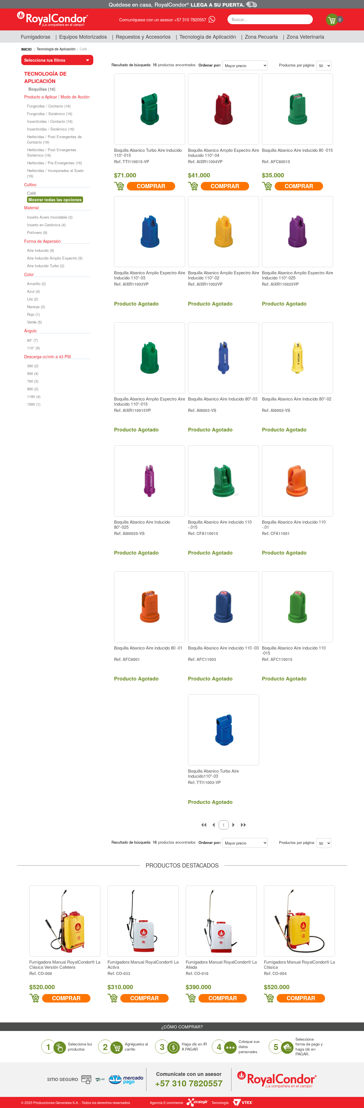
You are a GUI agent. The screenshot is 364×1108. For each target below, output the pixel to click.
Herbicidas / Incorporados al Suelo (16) (55, 173)
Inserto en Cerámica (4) (46, 224)
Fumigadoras (35, 36)
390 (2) (32, 365)
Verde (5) (34, 322)
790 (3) (32, 381)
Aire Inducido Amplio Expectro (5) (54, 258)
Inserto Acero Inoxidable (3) (50, 217)
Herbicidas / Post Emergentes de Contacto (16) (54, 139)
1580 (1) (33, 404)
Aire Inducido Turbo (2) (45, 265)
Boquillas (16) (41, 89)
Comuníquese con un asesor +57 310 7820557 (162, 19)
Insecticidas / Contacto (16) (50, 121)
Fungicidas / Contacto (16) (49, 106)
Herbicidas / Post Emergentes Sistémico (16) (51, 152)
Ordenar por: (209, 65)
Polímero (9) (37, 232)
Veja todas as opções (55, 199)
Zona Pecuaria (261, 36)
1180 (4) (33, 396)
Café (83, 48)
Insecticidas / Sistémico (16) (50, 129)
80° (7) (32, 340)
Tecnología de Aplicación (207, 36)
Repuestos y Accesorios (143, 36)
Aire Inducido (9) (40, 250)
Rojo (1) (33, 314)
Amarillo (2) (36, 283)
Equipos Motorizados (83, 36)
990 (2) (32, 388)
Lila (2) (32, 299)
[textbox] (270, 19)
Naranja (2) (36, 306)
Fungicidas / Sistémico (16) (49, 113)
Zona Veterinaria (305, 36)
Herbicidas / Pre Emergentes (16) (54, 162)
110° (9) (33, 347)
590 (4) (32, 373)
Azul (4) (33, 291)
